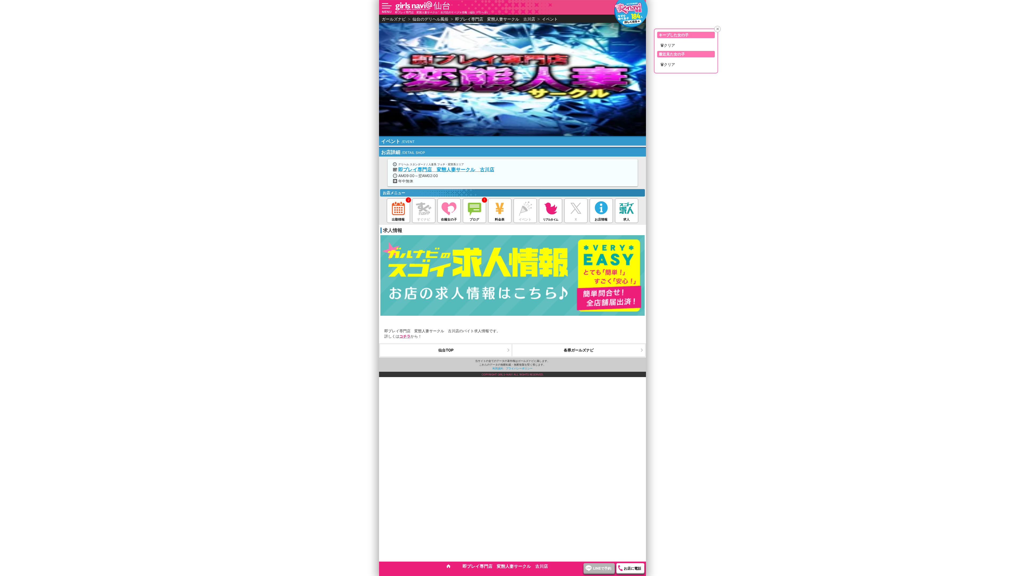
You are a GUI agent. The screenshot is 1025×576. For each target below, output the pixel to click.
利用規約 (497, 368)
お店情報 (601, 219)
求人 (626, 219)
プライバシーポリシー (519, 368)
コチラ (405, 336)
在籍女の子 (449, 219)
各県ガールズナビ (579, 350)
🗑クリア (667, 45)
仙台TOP (446, 350)
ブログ (474, 219)
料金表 (499, 219)
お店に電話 (632, 568)
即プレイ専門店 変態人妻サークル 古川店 (446, 169)
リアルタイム (550, 219)
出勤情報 (398, 219)
